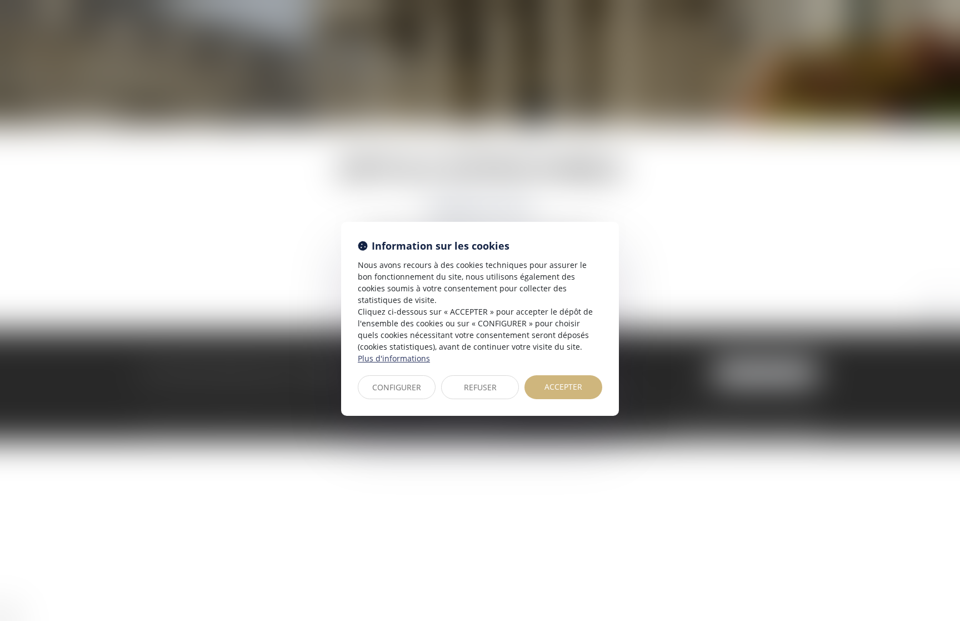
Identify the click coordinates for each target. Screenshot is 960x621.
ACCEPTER (563, 386)
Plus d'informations (394, 358)
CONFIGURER (396, 387)
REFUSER (480, 387)
